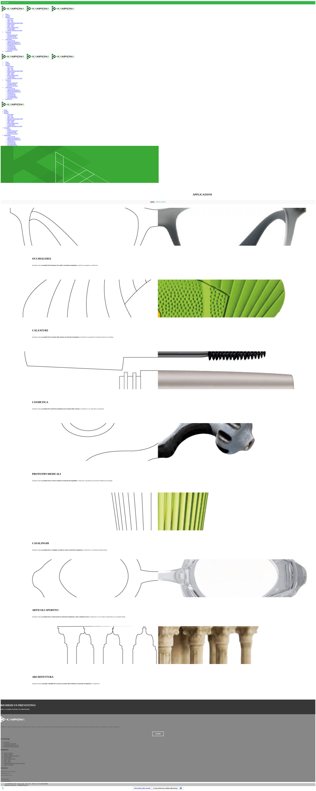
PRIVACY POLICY (10, 785)
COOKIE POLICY (22, 785)
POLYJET (6, 742)
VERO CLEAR (8, 753)
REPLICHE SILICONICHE (11, 746)
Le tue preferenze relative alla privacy (165, 788)
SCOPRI (158, 734)
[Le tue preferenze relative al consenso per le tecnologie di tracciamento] (2, 788)
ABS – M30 (7, 760)
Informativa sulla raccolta (142, 788)
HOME (152, 202)
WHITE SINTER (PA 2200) (11, 756)
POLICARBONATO (9, 759)
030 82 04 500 (5, 2)
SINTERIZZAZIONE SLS (11, 745)
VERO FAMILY (8, 754)
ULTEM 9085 (7, 757)
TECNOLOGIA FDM (10, 743)
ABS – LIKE (7, 762)
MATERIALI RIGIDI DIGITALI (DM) (14, 763)
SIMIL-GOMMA (8, 765)
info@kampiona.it (6, 781)
